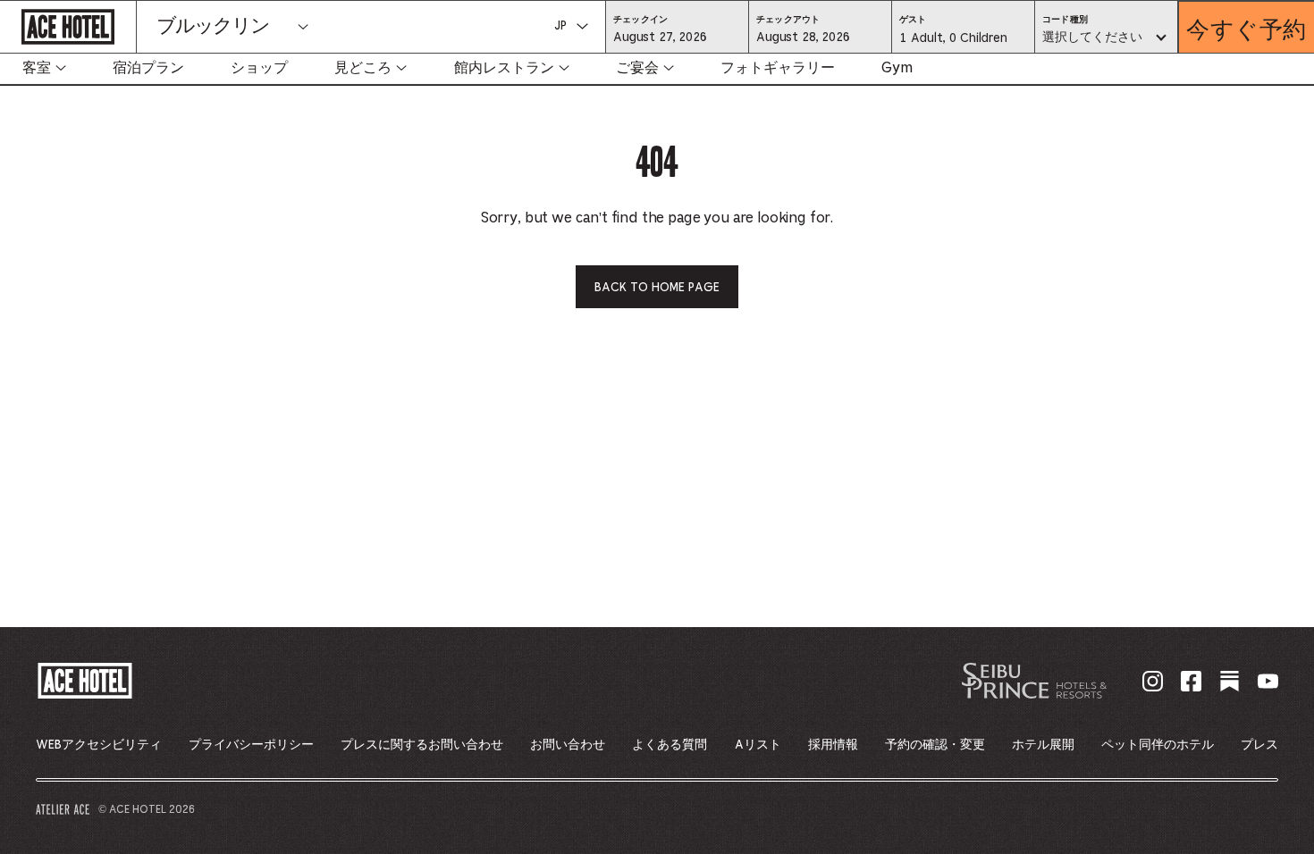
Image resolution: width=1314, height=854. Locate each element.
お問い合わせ (567, 745)
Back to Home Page (657, 287)
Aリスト (758, 745)
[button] (677, 36)
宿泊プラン (148, 68)
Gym (897, 68)
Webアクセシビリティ (99, 745)
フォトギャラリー (777, 68)
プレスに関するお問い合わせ (422, 745)
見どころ (363, 68)
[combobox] (1106, 38)
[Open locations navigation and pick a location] (303, 27)
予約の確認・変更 (935, 745)
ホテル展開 (1043, 745)
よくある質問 (669, 745)
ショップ (259, 68)
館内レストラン (504, 68)
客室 (36, 68)
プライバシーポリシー (251, 745)
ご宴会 (637, 68)
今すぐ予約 (1246, 27)
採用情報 (833, 745)
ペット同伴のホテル (1157, 745)
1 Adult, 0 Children (952, 42)
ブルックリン (212, 27)
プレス (1259, 745)
